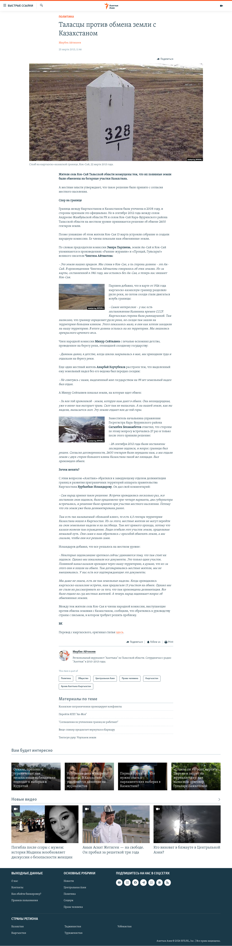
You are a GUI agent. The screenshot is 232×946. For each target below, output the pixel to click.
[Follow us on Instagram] (127, 882)
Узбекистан (125, 926)
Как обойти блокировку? (26, 894)
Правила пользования (24, 900)
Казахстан (17, 926)
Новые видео (24, 799)
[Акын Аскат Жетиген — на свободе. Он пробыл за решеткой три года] (116, 824)
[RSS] (167, 882)
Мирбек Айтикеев (70, 42)
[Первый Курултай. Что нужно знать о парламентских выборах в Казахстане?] (142, 776)
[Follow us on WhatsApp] (151, 882)
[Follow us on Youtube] (119, 882)
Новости (69, 881)
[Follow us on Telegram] (143, 882)
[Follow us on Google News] (159, 882)
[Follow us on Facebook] (135, 882)
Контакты (17, 887)
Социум (68, 900)
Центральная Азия (75, 887)
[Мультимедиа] (221, 5)
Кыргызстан (18, 933)
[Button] (165, 59)
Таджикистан (73, 926)
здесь (119, 632)
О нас (14, 881)
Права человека (73, 907)
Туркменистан (74, 933)
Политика (66, 17)
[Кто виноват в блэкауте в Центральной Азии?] (187, 824)
